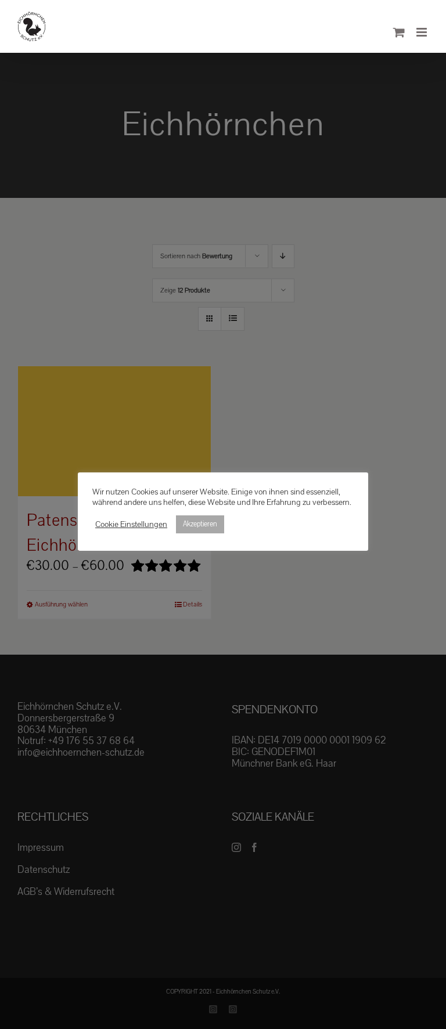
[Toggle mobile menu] (422, 32)
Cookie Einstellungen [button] (131, 524)
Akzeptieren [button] (200, 524)
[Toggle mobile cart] (399, 32)
